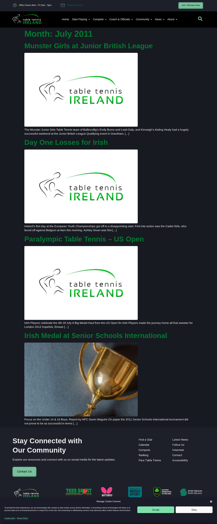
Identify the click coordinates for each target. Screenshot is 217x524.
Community (142, 19)
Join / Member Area (191, 5)
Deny (194, 510)
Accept (155, 510)
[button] (211, 501)
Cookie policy (9, 518)
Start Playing (79, 19)
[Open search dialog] (200, 19)
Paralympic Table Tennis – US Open (84, 239)
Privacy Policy (22, 518)
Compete (98, 19)
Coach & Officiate (119, 19)
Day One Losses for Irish (66, 142)
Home (65, 19)
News (158, 19)
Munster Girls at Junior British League (88, 46)
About (170, 19)
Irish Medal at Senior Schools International (95, 335)
